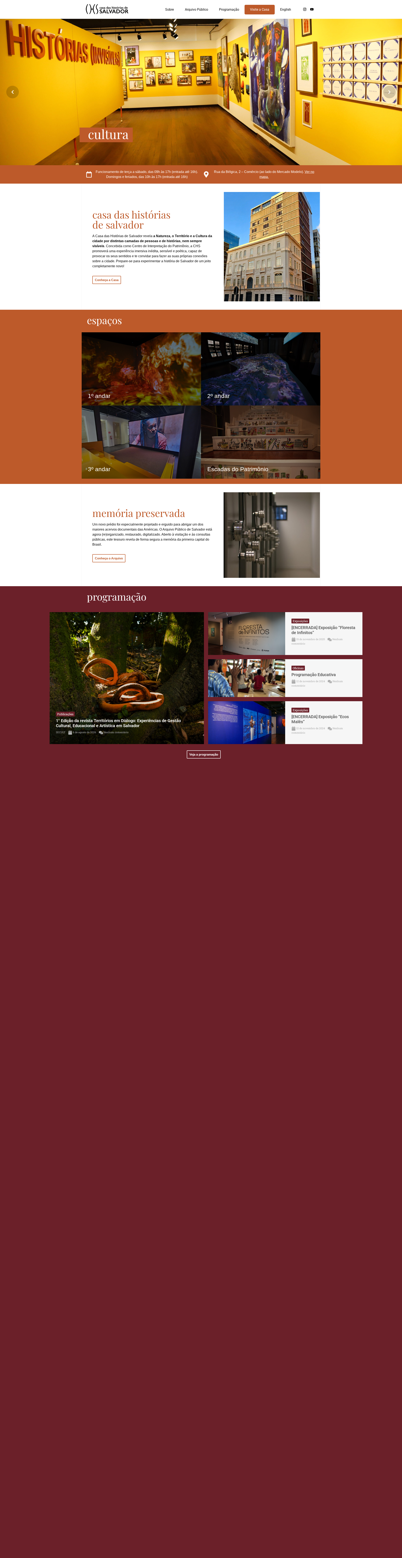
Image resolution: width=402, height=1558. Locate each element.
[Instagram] (304, 9)
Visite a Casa (259, 10)
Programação (229, 10)
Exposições (300, 621)
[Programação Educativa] (246, 678)
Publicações (65, 714)
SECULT (60, 732)
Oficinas (298, 668)
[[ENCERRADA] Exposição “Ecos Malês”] (246, 722)
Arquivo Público (196, 10)
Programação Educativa (313, 674)
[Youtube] (311, 9)
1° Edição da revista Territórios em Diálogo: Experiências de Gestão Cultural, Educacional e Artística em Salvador (118, 723)
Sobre (169, 10)
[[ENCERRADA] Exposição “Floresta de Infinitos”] (246, 633)
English (285, 10)
